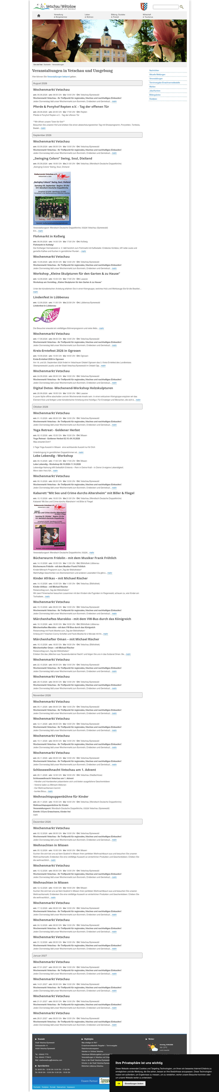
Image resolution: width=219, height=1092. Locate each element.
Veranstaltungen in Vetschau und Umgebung (98, 1057)
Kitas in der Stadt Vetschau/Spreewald (96, 1060)
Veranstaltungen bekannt (58, 76)
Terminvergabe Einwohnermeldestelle (164, 82)
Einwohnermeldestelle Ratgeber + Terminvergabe (99, 1045)
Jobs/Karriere (154, 90)
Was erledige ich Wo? (89, 1042)
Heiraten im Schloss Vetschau (92, 1051)
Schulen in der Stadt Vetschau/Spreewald (97, 1063)
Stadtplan (153, 98)
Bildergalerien (155, 94)
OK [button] (119, 1083)
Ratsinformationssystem (90, 1048)
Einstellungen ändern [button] (134, 1083)
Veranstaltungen (58, 64)
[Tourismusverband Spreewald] (109, 1083)
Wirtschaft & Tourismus (148, 15)
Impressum (71, 1087)
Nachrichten (154, 70)
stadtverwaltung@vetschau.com (50, 1060)
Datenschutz (61, 1087)
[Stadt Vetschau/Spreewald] (54, 10)
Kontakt (53, 1087)
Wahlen (152, 86)
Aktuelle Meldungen (157, 74)
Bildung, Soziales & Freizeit (118, 15)
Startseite (38, 16)
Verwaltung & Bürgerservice (60, 15)
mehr (114, 101)
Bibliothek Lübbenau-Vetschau (92, 1066)
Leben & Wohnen (89, 15)
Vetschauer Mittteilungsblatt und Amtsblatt (97, 1054)
